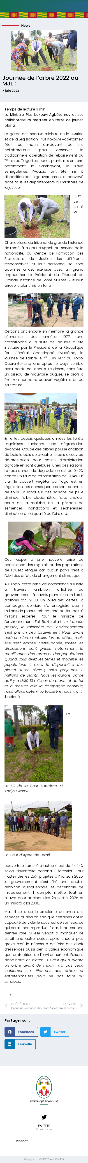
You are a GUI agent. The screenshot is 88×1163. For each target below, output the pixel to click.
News (25, 25)
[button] (21, 1032)
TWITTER (44, 1125)
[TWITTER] (44, 1117)
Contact (21, 1141)
